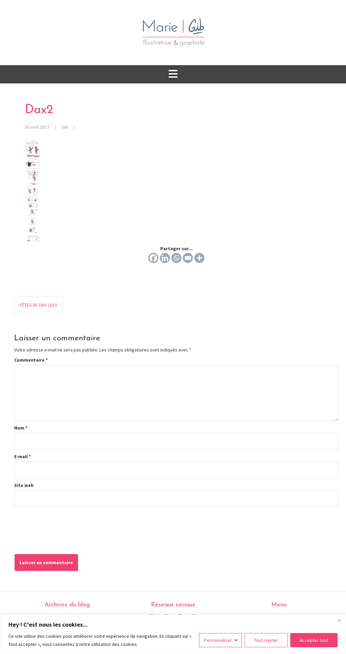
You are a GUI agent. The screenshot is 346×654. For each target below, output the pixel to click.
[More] (199, 258)
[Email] (188, 258)
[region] (173, 634)
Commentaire (31, 360)
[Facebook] (153, 258)
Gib (64, 127)
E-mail (22, 456)
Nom (20, 428)
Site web (24, 485)
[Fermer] (339, 620)
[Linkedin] (165, 258)
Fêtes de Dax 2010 (38, 305)
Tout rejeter (266, 640)
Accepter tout (314, 640)
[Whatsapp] (176, 258)
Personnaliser (218, 640)
